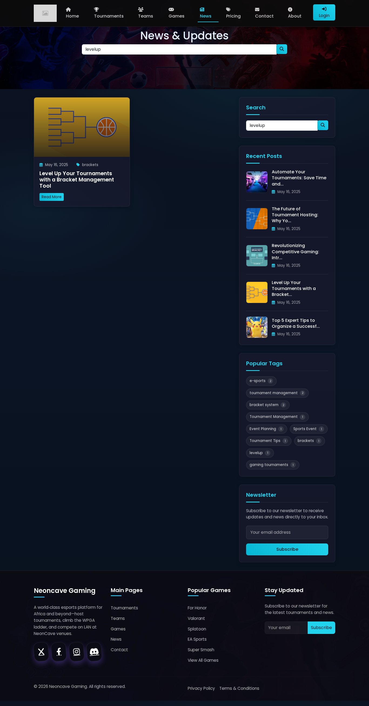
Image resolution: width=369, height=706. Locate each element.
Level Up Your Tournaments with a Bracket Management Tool (76, 180)
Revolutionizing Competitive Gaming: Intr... (295, 251)
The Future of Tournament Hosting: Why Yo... (295, 215)
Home (72, 16)
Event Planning (265, 428)
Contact (264, 16)
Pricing (233, 16)
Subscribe (287, 549)
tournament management (277, 393)
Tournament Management (276, 416)
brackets (308, 440)
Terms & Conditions (239, 688)
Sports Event (307, 428)
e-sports (260, 380)
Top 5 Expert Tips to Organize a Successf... (296, 323)
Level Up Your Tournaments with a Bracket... (294, 288)
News (206, 16)
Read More (52, 197)
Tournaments (109, 16)
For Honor (197, 608)
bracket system (267, 404)
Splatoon (197, 629)
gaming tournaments (272, 464)
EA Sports (197, 639)
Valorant (196, 618)
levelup (259, 452)
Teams (145, 16)
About (294, 16)
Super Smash (201, 650)
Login (324, 15)
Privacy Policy (201, 688)
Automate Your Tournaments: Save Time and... (299, 178)
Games (177, 16)
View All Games (203, 660)
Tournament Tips (268, 440)
